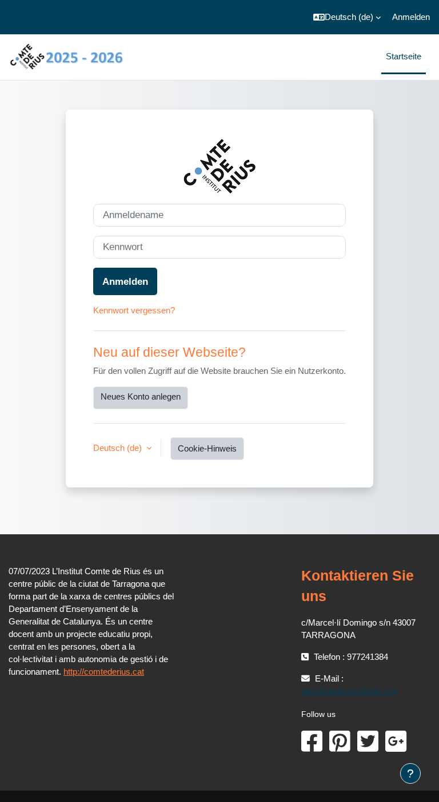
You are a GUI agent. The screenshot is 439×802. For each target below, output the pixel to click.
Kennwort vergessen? (134, 310)
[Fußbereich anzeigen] (410, 773)
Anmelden (411, 17)
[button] (347, 17)
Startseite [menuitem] (403, 56)
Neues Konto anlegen (141, 396)
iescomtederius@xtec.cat (349, 691)
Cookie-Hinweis (207, 448)
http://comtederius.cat (103, 671)
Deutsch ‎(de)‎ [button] (118, 448)
